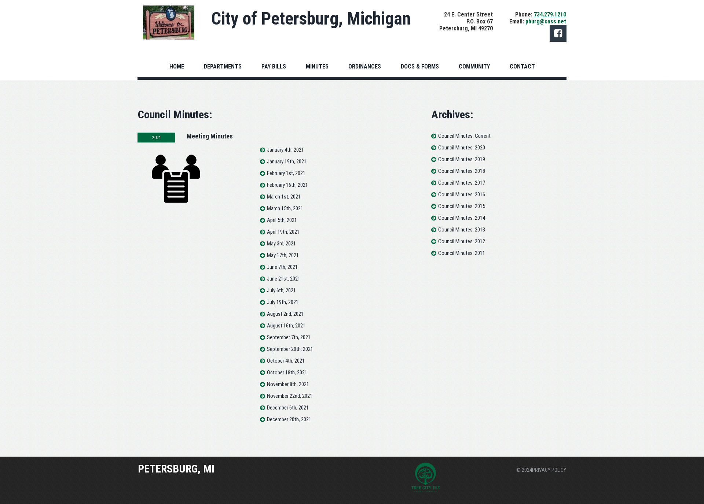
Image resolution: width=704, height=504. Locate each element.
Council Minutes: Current (464, 136)
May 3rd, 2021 (281, 243)
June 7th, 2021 (282, 267)
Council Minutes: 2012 (461, 241)
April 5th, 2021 (282, 220)
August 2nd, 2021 (285, 314)
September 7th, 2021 (289, 337)
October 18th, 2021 (287, 372)
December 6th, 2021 (288, 407)
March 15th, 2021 (285, 208)
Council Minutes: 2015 (461, 206)
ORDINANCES (364, 66)
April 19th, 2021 (283, 232)
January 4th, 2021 (285, 150)
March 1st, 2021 (284, 196)
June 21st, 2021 (283, 278)
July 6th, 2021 (281, 290)
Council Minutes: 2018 (461, 171)
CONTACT (522, 66)
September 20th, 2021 (290, 349)
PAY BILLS (273, 66)
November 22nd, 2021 (289, 396)
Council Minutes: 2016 (461, 194)
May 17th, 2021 (283, 255)
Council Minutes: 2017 (461, 182)
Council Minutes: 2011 (461, 253)
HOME (176, 66)
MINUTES (317, 66)
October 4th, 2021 (286, 360)
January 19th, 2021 (287, 161)
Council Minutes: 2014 (461, 218)
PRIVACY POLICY (549, 470)
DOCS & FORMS (420, 66)
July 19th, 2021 (282, 302)
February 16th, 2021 (287, 185)
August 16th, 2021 (286, 325)
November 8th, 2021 (288, 384)
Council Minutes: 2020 (461, 147)
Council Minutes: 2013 (461, 229)
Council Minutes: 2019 (461, 159)
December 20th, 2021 (289, 419)
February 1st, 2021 (286, 173)
